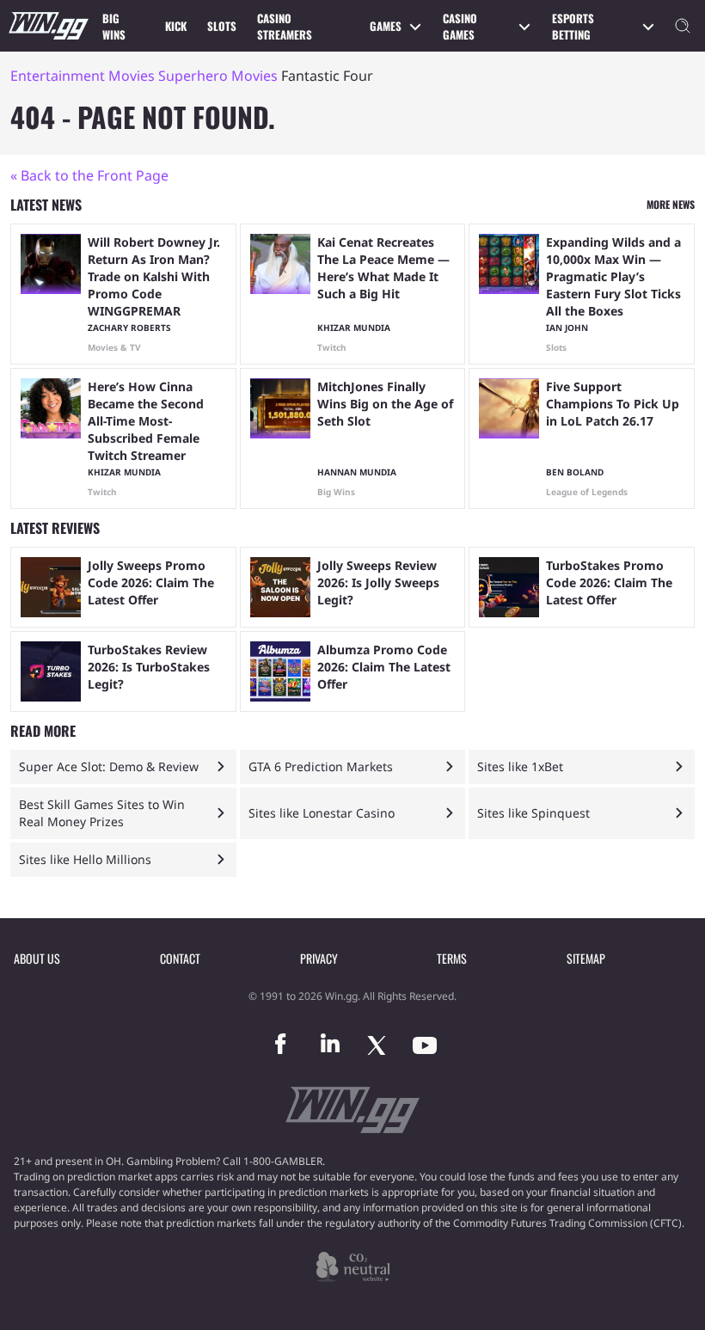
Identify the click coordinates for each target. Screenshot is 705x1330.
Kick (176, 25)
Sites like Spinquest (533, 813)
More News (671, 204)
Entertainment (57, 75)
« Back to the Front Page (89, 175)
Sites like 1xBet (520, 766)
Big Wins (114, 26)
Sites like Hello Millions (85, 859)
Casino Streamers (284, 26)
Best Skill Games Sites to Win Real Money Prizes (102, 813)
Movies (131, 75)
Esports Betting (573, 26)
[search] (682, 26)
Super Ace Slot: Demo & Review (109, 766)
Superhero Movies (218, 75)
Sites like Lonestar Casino (321, 813)
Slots (221, 25)
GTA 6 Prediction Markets (320, 766)
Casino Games (460, 26)
